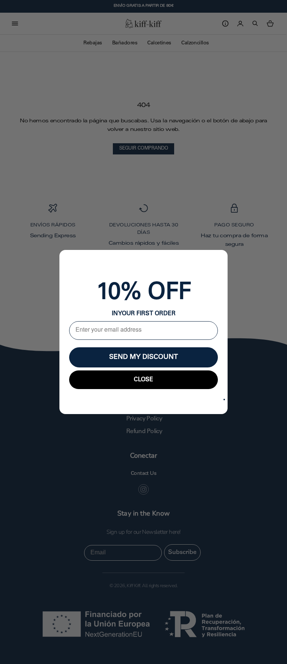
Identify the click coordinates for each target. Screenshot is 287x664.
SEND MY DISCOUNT (143, 357)
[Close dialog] (224, 399)
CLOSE (143, 380)
